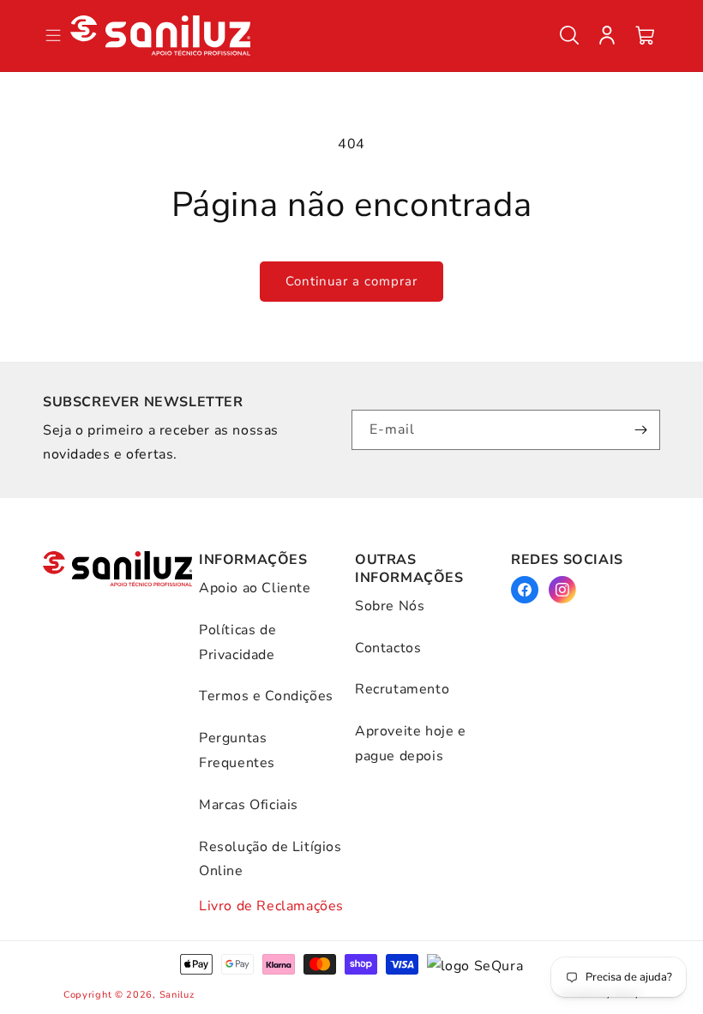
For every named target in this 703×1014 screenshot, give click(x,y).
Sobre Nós (389, 606)
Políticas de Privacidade (237, 642)
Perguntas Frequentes (237, 750)
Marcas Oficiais (248, 804)
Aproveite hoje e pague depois (410, 743)
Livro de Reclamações (271, 906)
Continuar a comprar (351, 281)
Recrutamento (402, 689)
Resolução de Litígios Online (270, 859)
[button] (569, 35)
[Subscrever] (640, 430)
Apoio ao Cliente (255, 588)
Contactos (388, 648)
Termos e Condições (266, 696)
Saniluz (177, 994)
